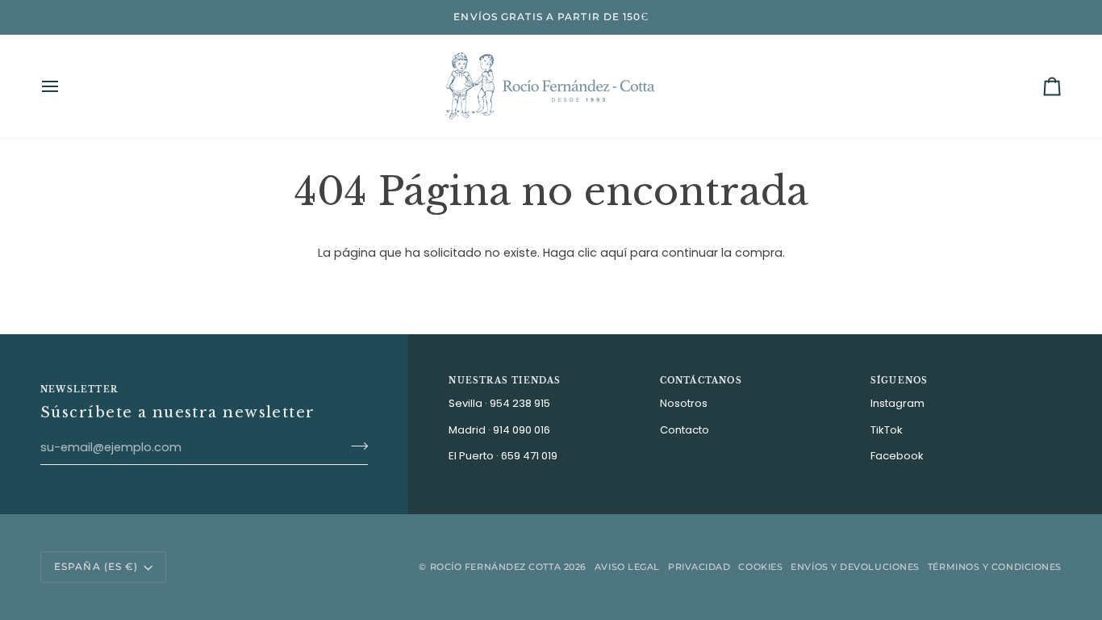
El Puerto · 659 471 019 (503, 455)
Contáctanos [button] (701, 380)
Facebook (897, 455)
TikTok (886, 430)
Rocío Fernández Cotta (495, 566)
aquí (613, 253)
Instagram (897, 403)
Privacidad (699, 566)
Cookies (760, 566)
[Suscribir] (354, 446)
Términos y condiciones (995, 566)
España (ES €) (96, 566)
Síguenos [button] (899, 380)
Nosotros (684, 403)
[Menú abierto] (64, 86)
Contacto (684, 430)
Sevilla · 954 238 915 (499, 403)
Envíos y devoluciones (855, 566)
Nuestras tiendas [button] (505, 380)
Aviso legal (627, 566)
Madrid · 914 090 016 (499, 430)
